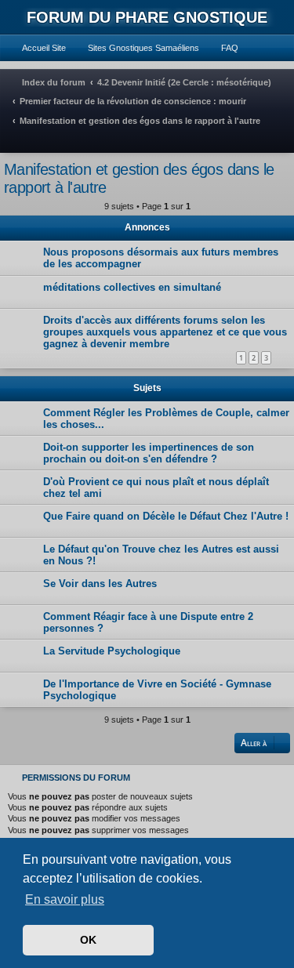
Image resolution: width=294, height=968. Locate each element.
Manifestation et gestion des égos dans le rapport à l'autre (139, 178)
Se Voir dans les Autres (100, 583)
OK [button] (88, 940)
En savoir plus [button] (64, 899)
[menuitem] (37, 47)
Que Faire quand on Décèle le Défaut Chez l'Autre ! (166, 516)
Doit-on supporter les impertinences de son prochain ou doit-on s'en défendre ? (148, 453)
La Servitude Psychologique (111, 651)
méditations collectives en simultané (132, 287)
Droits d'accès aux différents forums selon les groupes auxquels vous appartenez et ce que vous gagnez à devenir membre (165, 332)
